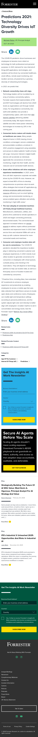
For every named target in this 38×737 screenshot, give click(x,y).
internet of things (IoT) (8, 361)
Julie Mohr (4, 545)
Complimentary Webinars (9, 677)
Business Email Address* (10, 388)
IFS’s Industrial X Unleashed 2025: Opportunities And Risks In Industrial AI (18, 538)
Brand (3, 697)
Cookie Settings (30, 726)
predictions (24, 361)
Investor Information (7, 683)
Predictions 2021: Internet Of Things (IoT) (15, 347)
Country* (5, 398)
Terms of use (7, 726)
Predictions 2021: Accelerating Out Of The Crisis (17, 333)
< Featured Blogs (7, 11)
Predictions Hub (7, 335)
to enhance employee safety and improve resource (20, 190)
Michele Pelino (9, 40)
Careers (3, 686)
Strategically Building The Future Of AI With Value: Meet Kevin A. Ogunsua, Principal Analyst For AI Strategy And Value (18, 489)
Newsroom (4, 674)
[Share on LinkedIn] (11, 51)
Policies (3, 689)
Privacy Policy (18, 726)
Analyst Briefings (6, 672)
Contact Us (4, 680)
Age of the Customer (8, 359)
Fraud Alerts (5, 694)
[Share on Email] (17, 51)
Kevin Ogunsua (6, 498)
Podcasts (4, 691)
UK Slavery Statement (8, 700)
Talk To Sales (19, 709)
